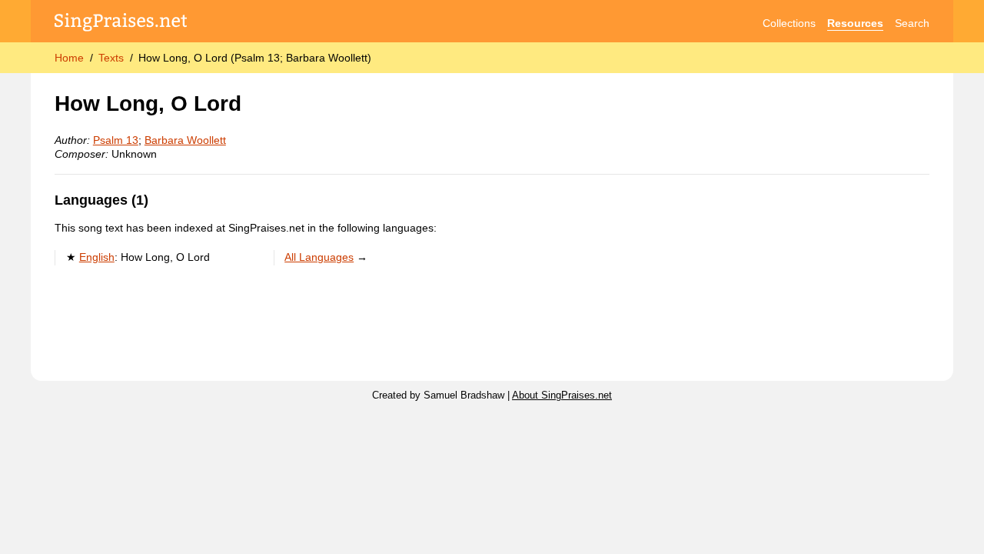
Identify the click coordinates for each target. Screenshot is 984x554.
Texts (111, 58)
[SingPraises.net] (121, 23)
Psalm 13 (115, 140)
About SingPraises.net (562, 395)
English (97, 257)
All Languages (319, 257)
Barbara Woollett (185, 140)
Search (912, 23)
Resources (855, 23)
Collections (789, 23)
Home (69, 58)
